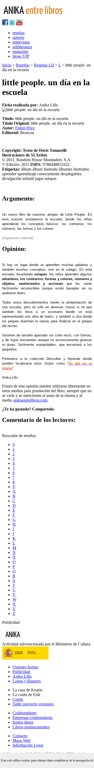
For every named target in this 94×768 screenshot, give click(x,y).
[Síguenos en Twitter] (12, 24)
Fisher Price (25, 128)
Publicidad (21, 671)
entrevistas (21, 42)
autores (18, 37)
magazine (20, 51)
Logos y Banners (27, 681)
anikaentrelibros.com (30, 400)
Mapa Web (22, 740)
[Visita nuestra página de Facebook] (5, 24)
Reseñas (23, 65)
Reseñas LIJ (44, 65)
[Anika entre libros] (29, 639)
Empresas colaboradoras (32, 717)
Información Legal (28, 745)
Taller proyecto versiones (33, 704)
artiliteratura (22, 47)
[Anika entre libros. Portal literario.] (36, 17)
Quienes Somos (25, 667)
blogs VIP (21, 56)
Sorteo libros (23, 722)
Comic (18, 699)
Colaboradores (25, 713)
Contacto (20, 736)
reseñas (19, 33)
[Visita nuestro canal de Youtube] (19, 24)
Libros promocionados (31, 727)
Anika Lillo (22, 676)
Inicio (6, 65)
